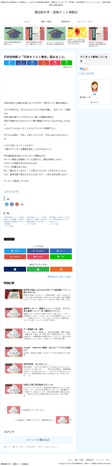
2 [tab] (56, 50)
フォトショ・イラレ (103, 460)
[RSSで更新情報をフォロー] (61, 269)
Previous (2, 37)
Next (110, 37)
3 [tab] (59, 50)
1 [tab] (53, 50)
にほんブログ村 (11, 191)
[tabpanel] (14, 36)
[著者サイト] (15, 269)
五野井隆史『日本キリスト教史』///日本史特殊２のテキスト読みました (59, 219)
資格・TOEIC (79, 460)
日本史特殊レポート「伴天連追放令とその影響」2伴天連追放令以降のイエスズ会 (36, 219)
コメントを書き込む (38, 439)
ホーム (70, 460)
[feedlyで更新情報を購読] (38, 269)
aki (94, 94)
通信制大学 (90, 460)
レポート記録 (10, 239)
